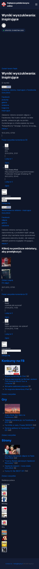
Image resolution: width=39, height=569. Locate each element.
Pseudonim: (6, 196)
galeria (4, 102)
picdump (5, 100)
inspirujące (6, 111)
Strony (6, 440)
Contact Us (9, 563)
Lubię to (8, 159)
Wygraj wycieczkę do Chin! (15, 376)
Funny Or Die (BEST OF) (14, 471)
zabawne (5, 225)
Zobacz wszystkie (9, 394)
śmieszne (5, 105)
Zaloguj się (6, 203)
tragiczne (5, 108)
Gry (4, 399)
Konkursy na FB (13, 361)
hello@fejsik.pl (18, 563)
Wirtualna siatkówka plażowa (16, 386)
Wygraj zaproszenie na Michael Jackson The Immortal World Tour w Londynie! (21, 381)
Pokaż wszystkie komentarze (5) (14, 140)
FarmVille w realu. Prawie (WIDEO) (18, 425)
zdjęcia (4, 220)
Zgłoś (7, 163)
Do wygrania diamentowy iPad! (17, 389)
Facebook (6, 97)
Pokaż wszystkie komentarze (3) (14, 294)
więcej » (5, 129)
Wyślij (4, 200)
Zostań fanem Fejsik (9, 68)
